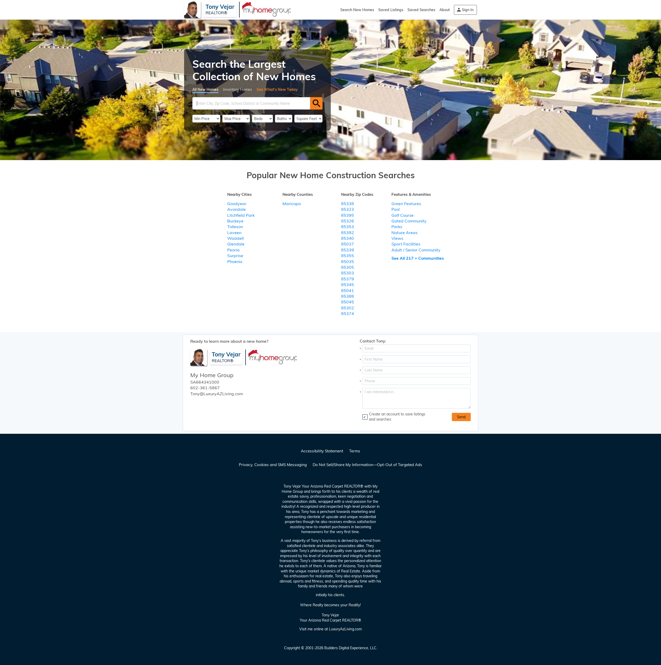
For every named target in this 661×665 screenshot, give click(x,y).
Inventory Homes (237, 89)
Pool (395, 209)
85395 (347, 215)
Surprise (235, 255)
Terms (354, 451)
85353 (347, 226)
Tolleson (235, 226)
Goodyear (236, 203)
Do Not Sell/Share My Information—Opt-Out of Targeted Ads (367, 464)
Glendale (236, 243)
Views (397, 238)
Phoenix (234, 261)
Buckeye (235, 220)
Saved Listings (390, 10)
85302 (347, 307)
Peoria (233, 249)
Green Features (406, 203)
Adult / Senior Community (415, 249)
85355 (347, 255)
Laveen (234, 232)
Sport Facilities (405, 243)
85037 (347, 243)
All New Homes (205, 89)
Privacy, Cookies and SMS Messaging (273, 464)
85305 (347, 267)
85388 (347, 296)
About (444, 10)
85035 (347, 261)
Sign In (468, 10)
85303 (347, 272)
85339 (347, 249)
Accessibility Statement (322, 451)
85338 (347, 203)
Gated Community (409, 220)
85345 (347, 284)
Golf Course (402, 215)
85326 (347, 220)
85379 (347, 278)
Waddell (235, 238)
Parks (396, 226)
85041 (347, 290)
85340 (347, 238)
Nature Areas (404, 232)
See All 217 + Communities (417, 258)
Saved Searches (421, 10)
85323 (347, 209)
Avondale (236, 209)
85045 (347, 301)
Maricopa (291, 203)
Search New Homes (357, 10)
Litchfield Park (241, 215)
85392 (347, 232)
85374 (347, 313)
